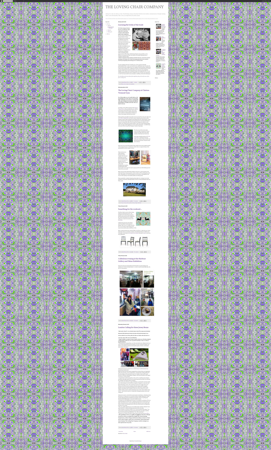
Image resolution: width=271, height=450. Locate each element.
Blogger (140, 440)
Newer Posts (121, 431)
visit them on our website (134, 233)
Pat (132, 202)
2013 (108, 23)
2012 (108, 33)
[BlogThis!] (140, 82)
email (144, 233)
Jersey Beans (146, 413)
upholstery (132, 84)
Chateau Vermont (124, 202)
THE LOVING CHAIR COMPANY (135, 7)
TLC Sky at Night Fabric (124, 118)
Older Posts (148, 431)
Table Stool (139, 202)
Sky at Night (135, 202)
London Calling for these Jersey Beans (133, 327)
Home (135, 431)
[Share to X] (142, 82)
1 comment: (135, 82)
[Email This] (139, 82)
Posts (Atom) (125, 433)
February (109, 31)
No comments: (136, 201)
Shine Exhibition (163, 37)
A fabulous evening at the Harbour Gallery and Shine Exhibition (132, 260)
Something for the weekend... (130, 209)
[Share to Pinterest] (145, 82)
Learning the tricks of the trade (130, 25)
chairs (125, 84)
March (109, 30)
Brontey (122, 84)
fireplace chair (128, 84)
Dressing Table (129, 202)
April (109, 25)
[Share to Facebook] (143, 82)
